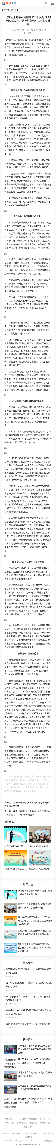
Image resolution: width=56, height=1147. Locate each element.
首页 (3, 10)
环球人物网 (28, 1127)
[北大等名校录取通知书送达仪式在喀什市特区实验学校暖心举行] (40, 834)
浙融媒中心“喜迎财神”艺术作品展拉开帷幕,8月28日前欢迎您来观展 (28, 1012)
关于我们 (16, 1133)
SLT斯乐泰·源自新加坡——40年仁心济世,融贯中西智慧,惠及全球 (28, 998)
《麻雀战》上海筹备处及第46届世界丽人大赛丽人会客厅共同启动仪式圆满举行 (35, 1049)
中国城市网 (9, 1123)
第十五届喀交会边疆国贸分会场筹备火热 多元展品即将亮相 (34, 1087)
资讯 (16, 10)
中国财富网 (21, 1123)
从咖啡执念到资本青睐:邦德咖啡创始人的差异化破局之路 (35, 893)
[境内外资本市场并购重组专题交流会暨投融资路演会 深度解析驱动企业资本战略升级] (10, 948)
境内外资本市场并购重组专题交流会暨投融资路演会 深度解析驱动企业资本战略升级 (35, 947)
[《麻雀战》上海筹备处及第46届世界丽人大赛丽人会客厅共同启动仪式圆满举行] (10, 1049)
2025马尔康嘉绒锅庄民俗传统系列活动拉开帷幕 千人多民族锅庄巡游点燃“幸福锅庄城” (35, 921)
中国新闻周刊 (45, 1123)
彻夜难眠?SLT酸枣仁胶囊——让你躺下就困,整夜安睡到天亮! (28, 971)
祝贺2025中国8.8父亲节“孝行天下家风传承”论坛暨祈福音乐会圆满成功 (34, 933)
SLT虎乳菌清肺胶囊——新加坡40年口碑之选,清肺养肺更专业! (29, 985)
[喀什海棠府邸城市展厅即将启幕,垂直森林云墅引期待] (10, 1076)
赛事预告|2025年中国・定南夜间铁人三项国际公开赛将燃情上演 (34, 1061)
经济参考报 (21, 1119)
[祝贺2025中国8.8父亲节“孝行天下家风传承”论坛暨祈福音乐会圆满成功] (40, 858)
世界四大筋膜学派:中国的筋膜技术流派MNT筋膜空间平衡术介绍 (35, 1101)
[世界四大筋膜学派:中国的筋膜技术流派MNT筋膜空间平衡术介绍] (10, 1103)
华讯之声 (18, 3)
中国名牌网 (33, 1119)
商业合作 (37, 1133)
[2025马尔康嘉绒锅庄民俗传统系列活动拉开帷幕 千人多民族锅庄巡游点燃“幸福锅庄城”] (15, 858)
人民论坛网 (33, 1123)
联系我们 (47, 1133)
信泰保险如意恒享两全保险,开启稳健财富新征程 (28, 1024)
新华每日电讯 (45, 1119)
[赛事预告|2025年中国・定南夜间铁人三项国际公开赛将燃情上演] (10, 1063)
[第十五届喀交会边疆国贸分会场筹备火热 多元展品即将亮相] (10, 1089)
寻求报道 (26, 1133)
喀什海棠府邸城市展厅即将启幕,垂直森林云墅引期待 (35, 1074)
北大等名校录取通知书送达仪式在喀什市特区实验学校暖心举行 (34, 906)
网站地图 (5, 1133)
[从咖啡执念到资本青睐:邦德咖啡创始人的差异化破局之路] (15, 834)
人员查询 (28, 1137)
